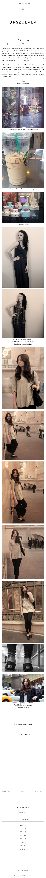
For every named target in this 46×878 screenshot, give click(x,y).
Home (23, 791)
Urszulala (29, 876)
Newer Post (7, 792)
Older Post (39, 792)
